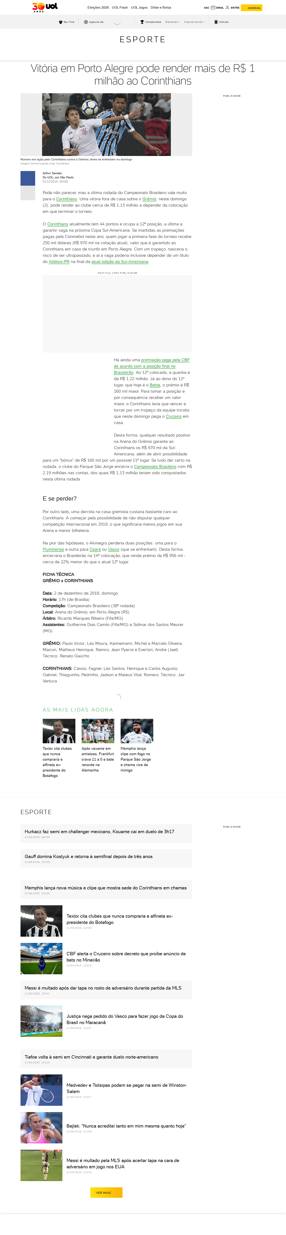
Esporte (143, 39)
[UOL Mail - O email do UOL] (217, 7)
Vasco (113, 549)
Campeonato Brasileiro (155, 466)
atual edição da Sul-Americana (119, 261)
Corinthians (66, 198)
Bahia (155, 384)
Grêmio (149, 198)
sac (206, 7)
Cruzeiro (174, 416)
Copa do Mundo (193, 21)
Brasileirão (171, 21)
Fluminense (53, 549)
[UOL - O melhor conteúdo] (45, 7)
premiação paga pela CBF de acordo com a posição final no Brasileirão (152, 366)
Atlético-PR (59, 261)
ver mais (103, 1192)
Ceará (95, 549)
